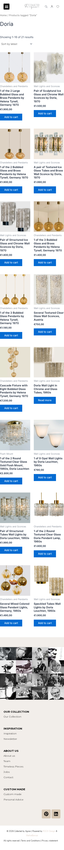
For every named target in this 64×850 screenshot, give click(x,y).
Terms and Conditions (30, 840)
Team (7, 761)
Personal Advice (13, 799)
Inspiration (10, 733)
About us (9, 755)
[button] (6, 7)
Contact (8, 777)
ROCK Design (49, 831)
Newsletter (10, 738)
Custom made (13, 794)
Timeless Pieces (13, 766)
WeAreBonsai (32, 835)
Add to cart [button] (11, 117)
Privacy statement (50, 840)
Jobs (7, 772)
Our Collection (12, 716)
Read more (45, 400)
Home (3, 15)
